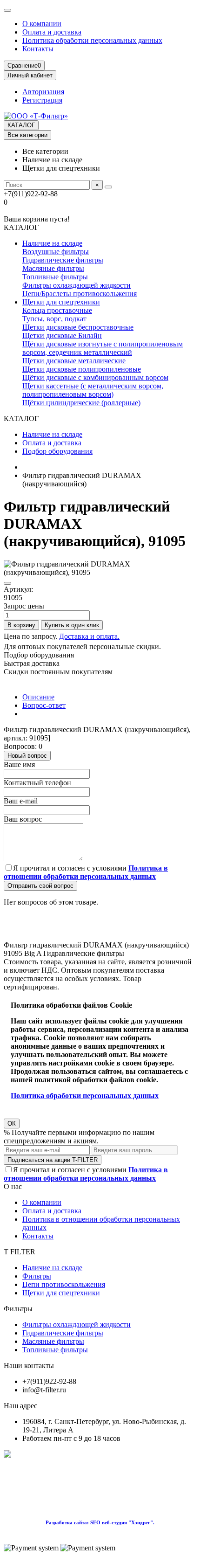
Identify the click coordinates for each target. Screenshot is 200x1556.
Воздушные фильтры (55, 252)
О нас (13, 1186)
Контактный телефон (37, 783)
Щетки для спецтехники (61, 302)
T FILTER (19, 1252)
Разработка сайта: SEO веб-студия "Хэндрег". (100, 1522)
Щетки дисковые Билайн (62, 335)
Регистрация (42, 100)
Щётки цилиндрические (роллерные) (81, 403)
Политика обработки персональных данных (92, 40)
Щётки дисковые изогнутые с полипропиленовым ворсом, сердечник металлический (102, 348)
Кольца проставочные (57, 310)
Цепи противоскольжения (63, 1284)
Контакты (37, 49)
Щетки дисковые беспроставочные (77, 327)
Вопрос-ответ (44, 705)
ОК (11, 1123)
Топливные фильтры (55, 277)
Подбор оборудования (57, 451)
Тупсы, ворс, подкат (54, 319)
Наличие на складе (52, 243)
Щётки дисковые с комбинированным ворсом (95, 377)
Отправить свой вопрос (40, 885)
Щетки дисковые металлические (74, 361)
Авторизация (43, 92)
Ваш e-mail (21, 801)
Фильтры (36, 1276)
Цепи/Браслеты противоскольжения (79, 293)
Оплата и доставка (51, 32)
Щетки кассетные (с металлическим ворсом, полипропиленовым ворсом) (92, 390)
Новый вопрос (27, 755)
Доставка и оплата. (89, 636)
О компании (41, 24)
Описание (38, 697)
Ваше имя (19, 764)
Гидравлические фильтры (62, 260)
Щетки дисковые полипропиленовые (81, 369)
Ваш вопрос (23, 819)
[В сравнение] (7, 583)
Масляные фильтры (53, 268)
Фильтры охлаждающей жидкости (76, 285)
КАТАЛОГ (21, 125)
